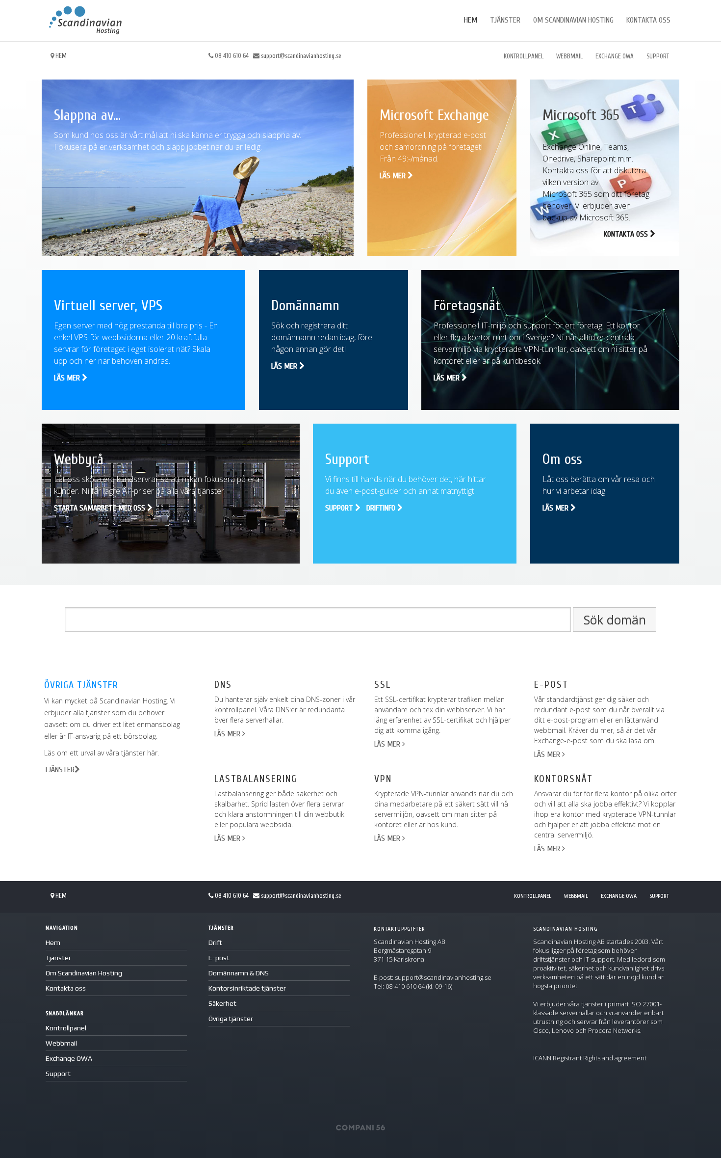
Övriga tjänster (230, 1019)
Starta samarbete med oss (100, 508)
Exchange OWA (614, 56)
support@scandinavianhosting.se (301, 55)
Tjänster (505, 20)
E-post (219, 958)
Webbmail (569, 56)
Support (657, 56)
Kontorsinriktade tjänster (247, 988)
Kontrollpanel (523, 56)
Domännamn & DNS (238, 973)
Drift (215, 942)
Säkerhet (222, 1003)
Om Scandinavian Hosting (573, 20)
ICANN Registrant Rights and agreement (589, 1057)
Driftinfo (381, 508)
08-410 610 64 (405, 986)
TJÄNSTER (59, 769)
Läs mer (394, 175)
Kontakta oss (648, 20)
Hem (470, 20)
